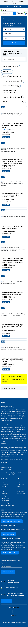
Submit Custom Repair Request (12, 521)
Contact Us (6, 601)
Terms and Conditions (7, 505)
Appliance (14, 21)
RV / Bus (14, 1)
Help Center (21, 482)
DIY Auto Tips (21, 493)
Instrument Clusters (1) (11, 86)
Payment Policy (5, 498)
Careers (3, 489)
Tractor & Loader (8, 25)
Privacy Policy (5, 493)
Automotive (6, 21)
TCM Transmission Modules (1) (13, 102)
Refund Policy (5, 503)
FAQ (19, 486)
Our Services (4, 484)
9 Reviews (11, 129)
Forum (19, 489)
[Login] (20, 13)
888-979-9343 (17, 7)
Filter (14, 43)
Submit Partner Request (10, 552)
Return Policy (5, 500)
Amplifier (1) (7, 71)
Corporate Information (7, 482)
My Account (21, 491)
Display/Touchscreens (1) (12, 76)
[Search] (14, 13)
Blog (2, 491)
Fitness (20, 21)
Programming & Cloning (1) (12, 97)
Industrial (6, 23)
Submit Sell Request (8, 534)
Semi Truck (22, 1)
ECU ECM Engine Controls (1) (12, 81)
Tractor (14, 3)
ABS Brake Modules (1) (10, 67)
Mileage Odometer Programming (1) (9, 91)
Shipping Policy (5, 496)
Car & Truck (6, 1)
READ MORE (18, 459)
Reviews (3, 486)
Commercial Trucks (16, 23)
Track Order (21, 484)
